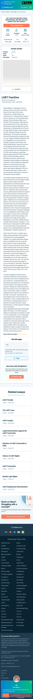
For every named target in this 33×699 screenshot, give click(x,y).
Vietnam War (19, 551)
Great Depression (21, 597)
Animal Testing (5, 563)
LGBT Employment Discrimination (15, 487)
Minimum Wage (5, 571)
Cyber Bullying (5, 605)
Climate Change (5, 582)
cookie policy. (21, 697)
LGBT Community (7, 102)
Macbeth (3, 545)
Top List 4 (18, 614)
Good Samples (20, 625)
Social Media (19, 580)
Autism (3, 602)
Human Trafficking (21, 565)
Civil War (3, 560)
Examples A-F (20, 574)
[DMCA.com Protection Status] (23, 532)
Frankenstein (19, 557)
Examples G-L (4, 577)
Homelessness (20, 571)
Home (3, 12)
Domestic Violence (21, 594)
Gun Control (4, 597)
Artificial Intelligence (21, 585)
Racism (18, 543)
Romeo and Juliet (21, 545)
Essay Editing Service (6, 622)
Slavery (3, 568)
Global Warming (5, 543)
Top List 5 (3, 617)
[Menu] (30, 7)
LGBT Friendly (8, 400)
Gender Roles (19, 563)
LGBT (13, 102)
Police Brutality (5, 548)
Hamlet (3, 557)
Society (7, 12)
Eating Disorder (20, 599)
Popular (3, 608)
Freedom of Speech (6, 565)
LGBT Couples (8, 421)
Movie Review (20, 582)
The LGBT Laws (8, 410)
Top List (3, 611)
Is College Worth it (21, 602)
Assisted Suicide (5, 599)
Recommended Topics (22, 608)
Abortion (3, 588)
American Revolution (21, 568)
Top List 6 (18, 617)
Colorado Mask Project (7, 619)
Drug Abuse (19, 605)
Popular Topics (20, 619)
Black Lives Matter (6, 554)
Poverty (18, 560)
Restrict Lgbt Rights (10, 476)
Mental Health (5, 585)
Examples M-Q (20, 577)
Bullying (18, 554)
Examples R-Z (4, 580)
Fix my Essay (19, 622)
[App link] (27, 2)
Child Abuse (4, 551)
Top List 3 (3, 614)
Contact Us (4, 670)
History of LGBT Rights (11, 456)
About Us (3, 673)
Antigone (18, 591)
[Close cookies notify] (32, 695)
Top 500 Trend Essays (7, 630)
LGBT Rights (13, 12)
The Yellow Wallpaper (6, 574)
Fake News (4, 591)
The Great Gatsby (21, 548)
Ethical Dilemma (20, 588)
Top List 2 (18, 611)
